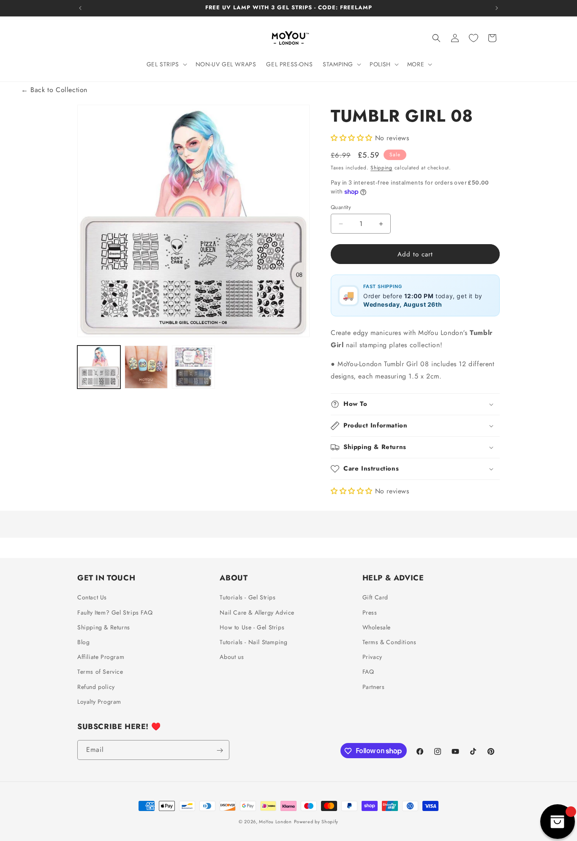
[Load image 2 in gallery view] (146, 367)
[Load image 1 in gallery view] (98, 367)
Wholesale (376, 627)
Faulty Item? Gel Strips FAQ (114, 612)
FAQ (368, 672)
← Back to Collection (54, 90)
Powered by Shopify (316, 821)
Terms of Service (100, 672)
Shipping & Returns (103, 627)
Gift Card (375, 597)
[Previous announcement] (80, 8)
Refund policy (96, 687)
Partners (373, 687)
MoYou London (275, 821)
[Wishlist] (473, 38)
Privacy (372, 657)
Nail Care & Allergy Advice (257, 612)
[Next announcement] (496, 8)
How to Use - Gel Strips (252, 627)
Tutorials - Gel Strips (247, 597)
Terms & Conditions (389, 642)
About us (232, 657)
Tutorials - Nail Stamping (253, 642)
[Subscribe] (219, 750)
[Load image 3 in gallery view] (193, 367)
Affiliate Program (100, 657)
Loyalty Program (99, 701)
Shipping (381, 167)
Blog (83, 642)
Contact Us (92, 597)
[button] (166, 64)
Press (369, 612)
